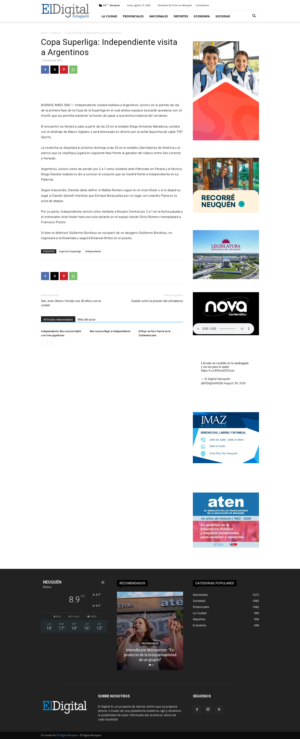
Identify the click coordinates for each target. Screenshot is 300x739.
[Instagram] (208, 709)
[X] (54, 69)
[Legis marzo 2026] (226, 278)
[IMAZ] (226, 462)
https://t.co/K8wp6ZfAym (217, 370)
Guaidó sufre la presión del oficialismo (157, 301)
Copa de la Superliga (70, 251)
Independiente (93, 251)
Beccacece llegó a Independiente (110, 331)
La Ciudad (109, 16)
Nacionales (158, 16)
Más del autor (87, 319)
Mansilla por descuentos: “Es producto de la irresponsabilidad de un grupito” (150, 655)
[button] (254, 16)
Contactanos (202, 5)
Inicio (44, 32)
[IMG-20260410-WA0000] (226, 546)
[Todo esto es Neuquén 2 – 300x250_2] (226, 212)
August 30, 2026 (235, 383)
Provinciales (133, 16)
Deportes (181, 16)
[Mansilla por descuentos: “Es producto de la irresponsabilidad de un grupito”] (150, 631)
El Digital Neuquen (67, 735)
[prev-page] (43, 343)
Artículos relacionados (58, 319)
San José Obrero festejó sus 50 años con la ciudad (71, 303)
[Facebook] (45, 69)
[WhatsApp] (73, 69)
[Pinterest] (64, 69)
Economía (202, 16)
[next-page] (50, 343)
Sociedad (223, 16)
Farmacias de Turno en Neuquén (175, 5)
